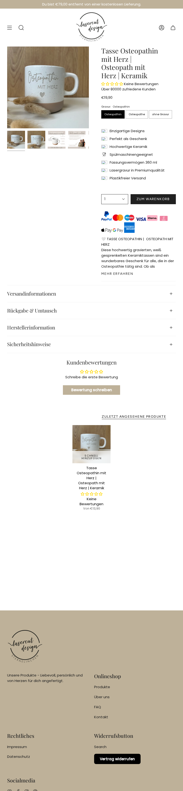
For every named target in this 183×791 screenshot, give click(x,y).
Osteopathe (137, 114)
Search (100, 746)
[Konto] (161, 27)
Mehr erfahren (117, 274)
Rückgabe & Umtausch (32, 310)
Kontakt (101, 716)
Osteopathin (113, 114)
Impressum (17, 746)
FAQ (97, 706)
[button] (21, 27)
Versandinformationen (31, 293)
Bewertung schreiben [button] (91, 390)
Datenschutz (18, 756)
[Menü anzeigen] (9, 27)
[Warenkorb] (173, 27)
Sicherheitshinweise (29, 344)
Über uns (102, 696)
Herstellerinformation (31, 327)
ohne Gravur (160, 114)
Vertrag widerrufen (117, 758)
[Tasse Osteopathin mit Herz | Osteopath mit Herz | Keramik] (91, 444)
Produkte (102, 686)
